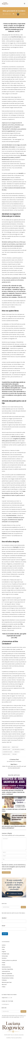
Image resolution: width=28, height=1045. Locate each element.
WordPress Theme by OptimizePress (14, 1037)
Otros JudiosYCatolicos (8, 975)
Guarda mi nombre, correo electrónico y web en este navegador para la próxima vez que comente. (14, 867)
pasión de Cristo (6, 754)
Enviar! (5, 933)
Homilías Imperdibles (7, 969)
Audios (3, 945)
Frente (3, 964)
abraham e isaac (6, 747)
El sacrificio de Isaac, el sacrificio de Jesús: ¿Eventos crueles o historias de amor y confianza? (13, 792)
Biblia (3, 947)
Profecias (4, 980)
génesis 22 (16, 751)
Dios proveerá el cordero (18, 749)
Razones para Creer (7, 982)
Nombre (4, 918)
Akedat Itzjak (15, 747)
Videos (3, 986)
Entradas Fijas (5, 953)
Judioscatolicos (6, 971)
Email (4, 925)
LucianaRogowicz (5, 1004)
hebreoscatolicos (6, 967)
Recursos (4, 984)
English (4, 951)
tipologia (14, 754)
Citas (3, 949)
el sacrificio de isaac (7, 751)
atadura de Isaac (6, 749)
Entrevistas (5, 956)
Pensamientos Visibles (7, 978)
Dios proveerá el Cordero (14, 11)
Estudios (4, 958)
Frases (3, 962)
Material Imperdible (7, 973)
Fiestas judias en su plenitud (9, 960)
